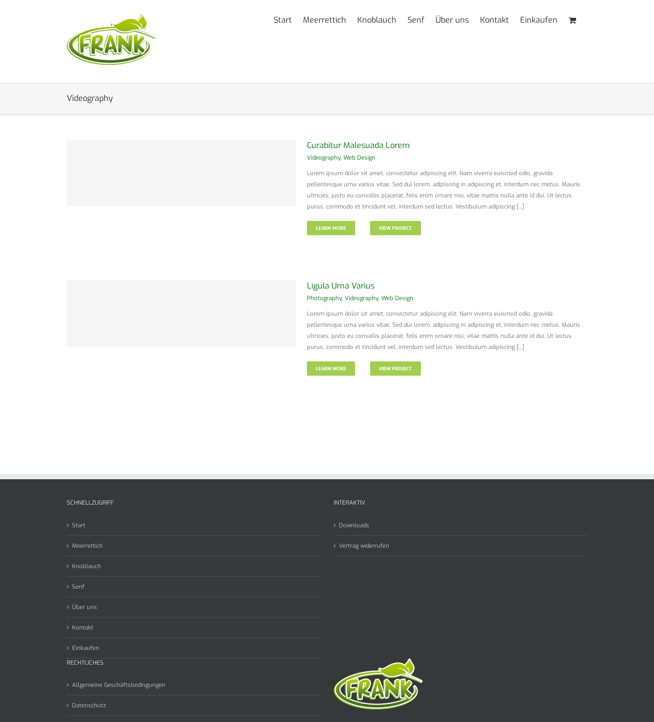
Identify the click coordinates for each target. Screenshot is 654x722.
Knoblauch (86, 566)
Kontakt (82, 627)
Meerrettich (87, 546)
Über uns (84, 607)
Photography (324, 298)
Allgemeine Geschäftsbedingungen (119, 685)
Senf (78, 586)
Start (78, 525)
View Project (395, 228)
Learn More (331, 228)
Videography (323, 157)
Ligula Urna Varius (341, 286)
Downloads (354, 525)
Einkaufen (85, 648)
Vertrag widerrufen (364, 546)
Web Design (359, 157)
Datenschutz (89, 705)
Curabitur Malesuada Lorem (358, 145)
